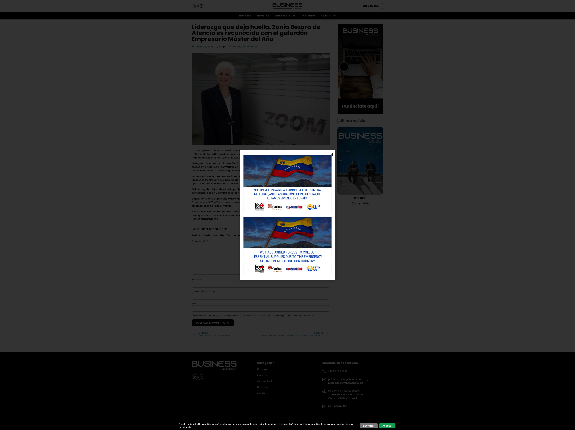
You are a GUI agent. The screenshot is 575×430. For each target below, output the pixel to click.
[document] (287, 215)
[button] (331, 154)
